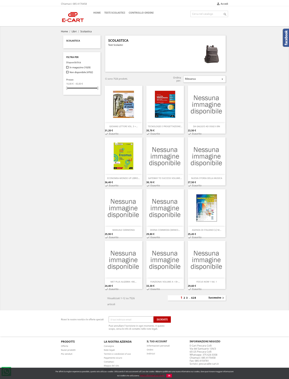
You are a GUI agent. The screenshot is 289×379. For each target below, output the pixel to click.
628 (193, 297)
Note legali (109, 349)
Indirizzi (151, 353)
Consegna (109, 346)
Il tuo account (157, 341)
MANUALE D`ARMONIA (123, 229)
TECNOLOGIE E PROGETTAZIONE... (165, 126)
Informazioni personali (158, 345)
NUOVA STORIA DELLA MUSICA (206, 178)
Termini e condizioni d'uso (117, 353)
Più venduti (66, 353)
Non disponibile (81, 72)
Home (97, 12)
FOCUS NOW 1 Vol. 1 (206, 281)
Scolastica (73, 40)
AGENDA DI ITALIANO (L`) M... (206, 229)
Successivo (216, 298)
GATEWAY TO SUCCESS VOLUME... (165, 178)
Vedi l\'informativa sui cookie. (152, 376)
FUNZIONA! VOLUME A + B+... (165, 281)
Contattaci (109, 361)
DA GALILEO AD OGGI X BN (206, 126)
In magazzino (80, 67)
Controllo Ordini (141, 12)
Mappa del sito (111, 365)
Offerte (64, 346)
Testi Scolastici (114, 12)
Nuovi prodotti (68, 349)
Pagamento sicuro (113, 357)
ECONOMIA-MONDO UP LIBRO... (123, 178)
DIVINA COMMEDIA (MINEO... (165, 229)
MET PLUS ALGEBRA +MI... (123, 281)
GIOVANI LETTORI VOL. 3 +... (123, 126)
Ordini (150, 349)
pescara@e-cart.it (209, 363)
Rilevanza (204, 79)
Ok (169, 376)
